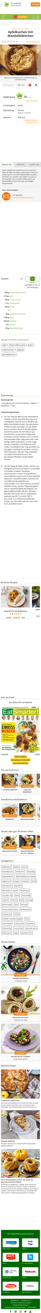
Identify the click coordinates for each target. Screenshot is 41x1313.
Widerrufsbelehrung (20, 1305)
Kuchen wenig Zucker (9, 909)
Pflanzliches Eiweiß (27, 819)
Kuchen (24, 867)
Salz (11, 296)
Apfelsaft (12, 321)
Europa (16, 881)
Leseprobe (4, 754)
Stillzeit (16, 914)
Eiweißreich (10, 819)
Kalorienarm (6, 933)
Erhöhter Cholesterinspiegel (12, 919)
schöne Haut (19, 923)
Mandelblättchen (16, 328)
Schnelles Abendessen (20, 978)
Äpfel (11, 317)
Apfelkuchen (6, 867)
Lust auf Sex (18, 928)
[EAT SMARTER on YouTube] (30, 1311)
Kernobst (24, 905)
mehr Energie (7, 923)
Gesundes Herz (26, 933)
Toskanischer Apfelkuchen (10, 1100)
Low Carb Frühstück (10, 790)
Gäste (17, 895)
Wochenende (7, 905)
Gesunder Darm (31, 928)
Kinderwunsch (25, 909)
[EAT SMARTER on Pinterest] (15, 1311)
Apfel (4, 345)
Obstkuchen (20, 872)
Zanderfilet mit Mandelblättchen (15, 611)
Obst (16, 905)
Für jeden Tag (7, 895)
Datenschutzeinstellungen (20, 1303)
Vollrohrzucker (15, 300)
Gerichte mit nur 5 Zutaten (20, 1056)
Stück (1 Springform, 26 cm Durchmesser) (32, 285)
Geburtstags (26, 895)
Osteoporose (6, 914)
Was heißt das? (32, 101)
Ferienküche (24, 890)
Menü (3, 18)
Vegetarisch (6, 881)
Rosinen (12, 324)
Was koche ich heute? (20, 1017)
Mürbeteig (31, 872)
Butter (12, 307)
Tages (16, 933)
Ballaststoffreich (8, 876)
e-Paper (37, 754)
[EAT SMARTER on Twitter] (25, 1311)
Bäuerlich (18, 886)
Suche (33, 18)
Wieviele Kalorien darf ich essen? (31, 121)
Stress (27, 919)
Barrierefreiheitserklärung (15, 1307)
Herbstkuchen (7, 886)
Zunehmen (30, 923)
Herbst (34, 881)
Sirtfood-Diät (6, 928)
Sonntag (29, 900)
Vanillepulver (14, 303)
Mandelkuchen (7, 872)
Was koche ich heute (9, 851)
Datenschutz (25, 1300)
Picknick (14, 900)
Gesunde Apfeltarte (8, 1141)
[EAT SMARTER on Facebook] (10, 1311)
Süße (21, 900)
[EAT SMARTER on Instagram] (20, 1311)
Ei (10, 310)
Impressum (14, 1300)
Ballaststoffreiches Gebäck (26, 876)
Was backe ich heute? (9, 890)
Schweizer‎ (25, 881)
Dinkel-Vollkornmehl (17, 292)
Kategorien (32, 1307)
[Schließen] (1, 4)
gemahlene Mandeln (17, 314)
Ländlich (5, 900)
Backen (16, 867)
